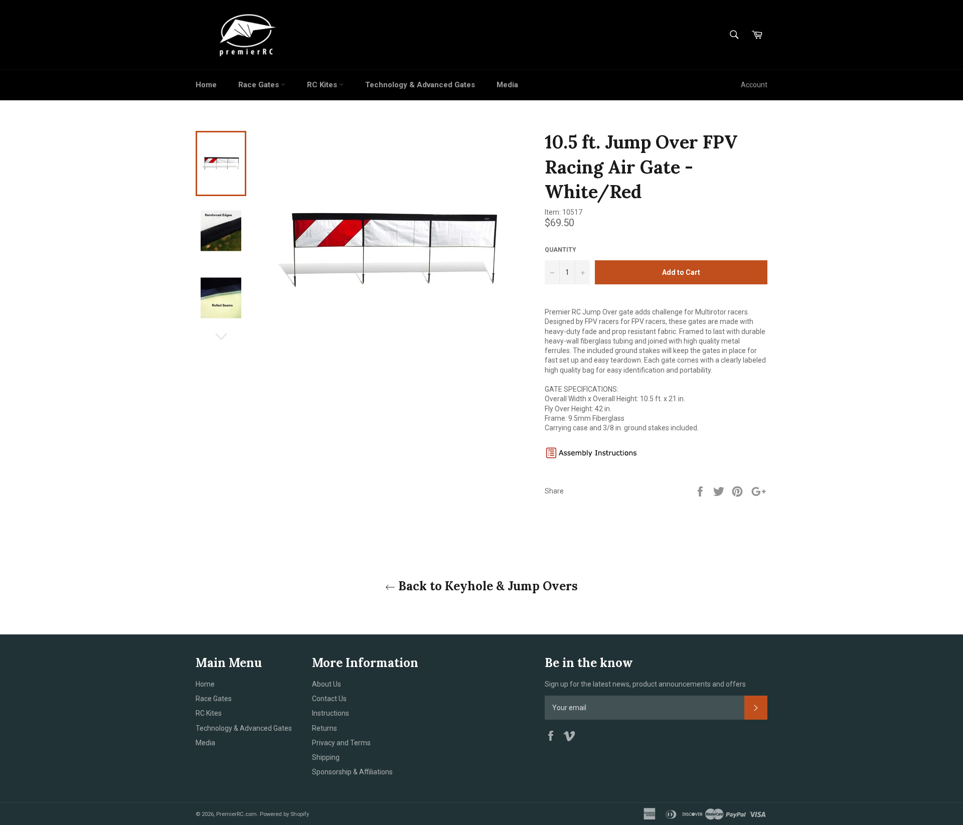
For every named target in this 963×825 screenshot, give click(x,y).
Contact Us (329, 699)
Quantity (560, 249)
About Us (326, 684)
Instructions (330, 713)
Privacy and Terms (341, 743)
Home (206, 84)
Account (754, 85)
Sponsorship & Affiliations (352, 772)
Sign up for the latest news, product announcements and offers (645, 684)
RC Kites (323, 84)
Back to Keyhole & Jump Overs (486, 586)
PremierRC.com (236, 814)
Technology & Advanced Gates (420, 84)
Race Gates (259, 84)
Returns (324, 728)
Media (507, 84)
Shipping (326, 757)
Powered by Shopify (284, 814)
